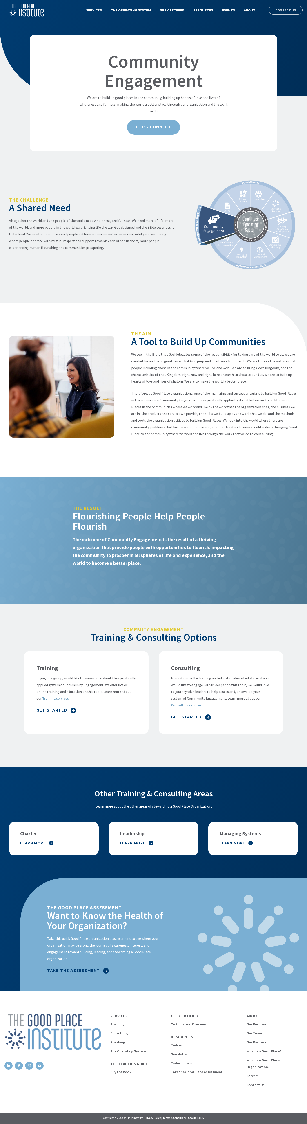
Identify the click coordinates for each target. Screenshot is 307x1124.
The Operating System (131, 10)
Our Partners (257, 1042)
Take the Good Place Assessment (196, 1072)
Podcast (177, 1045)
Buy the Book (120, 1072)
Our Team (254, 1033)
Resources (203, 10)
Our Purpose (256, 1024)
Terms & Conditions (174, 1118)
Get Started (51, 710)
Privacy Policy (153, 1118)
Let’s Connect (153, 127)
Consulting (119, 1033)
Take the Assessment (73, 970)
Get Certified (172, 10)
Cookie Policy (196, 1118)
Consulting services (186, 705)
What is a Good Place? (264, 1051)
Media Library (181, 1063)
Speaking (117, 1042)
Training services (55, 698)
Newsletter (179, 1054)
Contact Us (285, 10)
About (249, 10)
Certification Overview (189, 1024)
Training (117, 1024)
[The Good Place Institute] (23, 10)
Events (228, 10)
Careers (252, 1076)
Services (94, 10)
